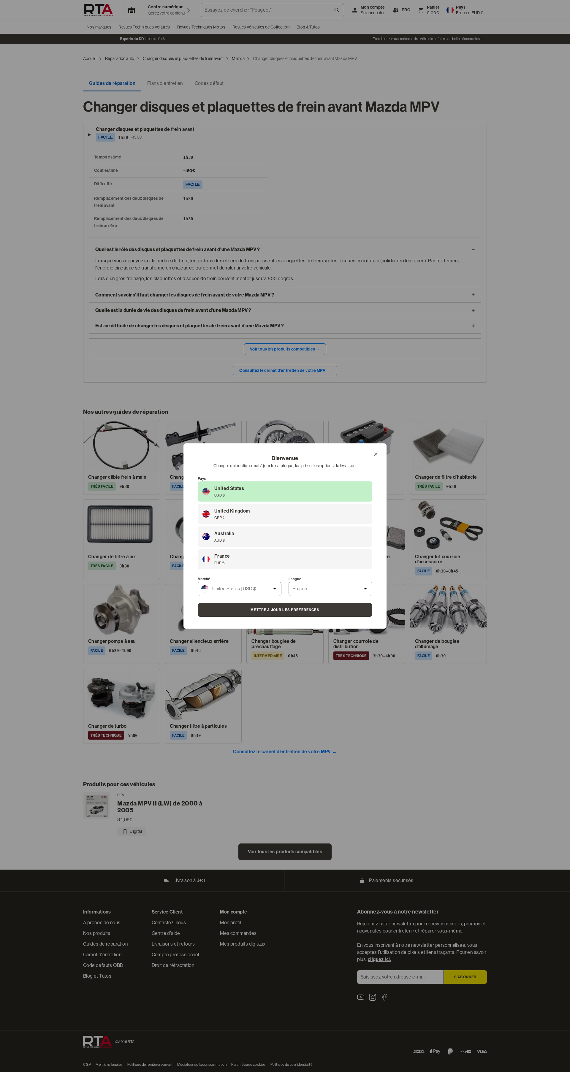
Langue (295, 579)
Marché (204, 579)
